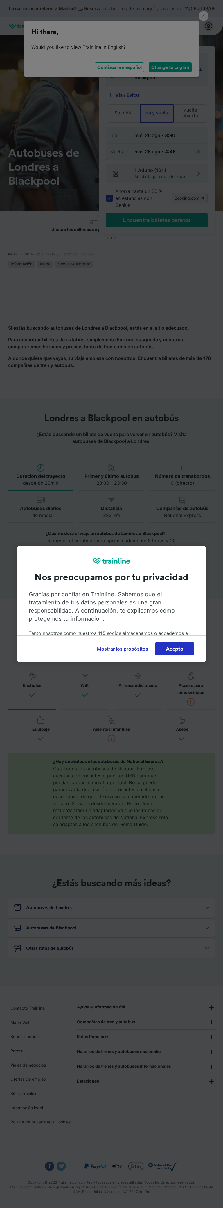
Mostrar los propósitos (122, 649)
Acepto (174, 648)
